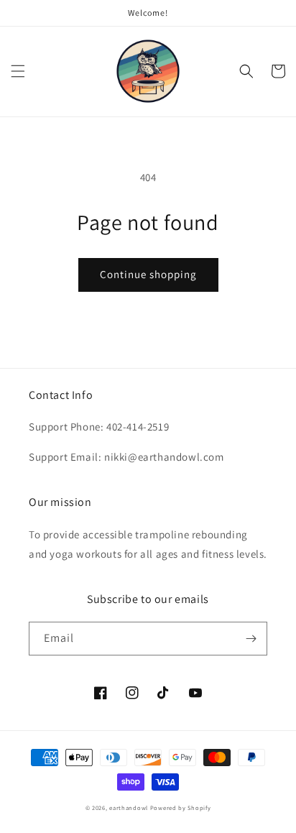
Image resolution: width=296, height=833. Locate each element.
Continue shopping (148, 274)
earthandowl (128, 807)
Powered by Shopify (180, 807)
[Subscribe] (251, 638)
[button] (18, 71)
